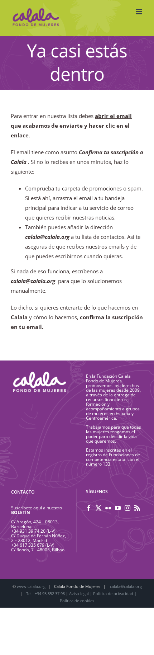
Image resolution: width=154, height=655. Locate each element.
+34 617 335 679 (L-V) (32, 545)
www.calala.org (31, 586)
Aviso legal (79, 593)
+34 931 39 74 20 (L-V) (33, 531)
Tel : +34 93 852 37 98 (46, 593)
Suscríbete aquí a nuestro (36, 510)
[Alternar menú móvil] (139, 11)
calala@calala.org (126, 586)
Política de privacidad (113, 593)
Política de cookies (77, 600)
